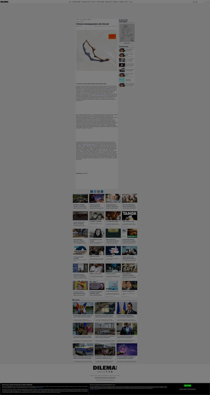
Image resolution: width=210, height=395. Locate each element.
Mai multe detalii (39, 387)
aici (21, 391)
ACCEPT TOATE (188, 385)
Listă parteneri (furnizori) (94, 389)
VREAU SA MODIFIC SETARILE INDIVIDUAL (188, 389)
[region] (105, 389)
